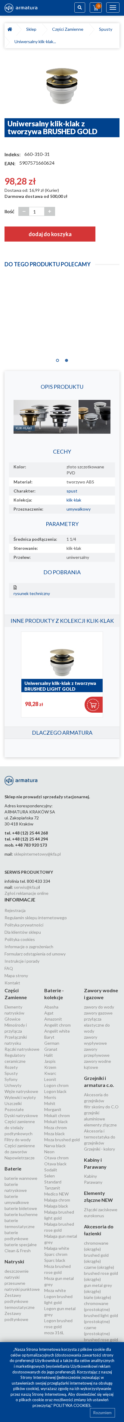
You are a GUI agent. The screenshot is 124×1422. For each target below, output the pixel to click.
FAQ (9, 968)
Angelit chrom (57, 1025)
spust (72, 490)
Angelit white (57, 1031)
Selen (49, 1175)
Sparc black (54, 1260)
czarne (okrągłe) (99, 1267)
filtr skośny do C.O (101, 1106)
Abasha (51, 1006)
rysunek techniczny (32, 593)
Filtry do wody (18, 1139)
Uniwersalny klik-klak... (35, 41)
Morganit (52, 1109)
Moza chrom (55, 1127)
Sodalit (50, 1169)
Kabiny (90, 1176)
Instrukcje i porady (22, 961)
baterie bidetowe (21, 1208)
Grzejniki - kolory (99, 1148)
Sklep (32, 29)
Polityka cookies (20, 939)
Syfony (11, 1079)
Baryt (49, 1037)
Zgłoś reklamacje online (26, 893)
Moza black (54, 1133)
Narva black (55, 1145)
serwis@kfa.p (26, 887)
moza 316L (54, 1332)
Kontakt (12, 982)
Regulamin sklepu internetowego (36, 917)
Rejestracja (15, 910)
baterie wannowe (21, 1178)
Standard (52, 1181)
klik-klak (74, 499)
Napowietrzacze (20, 1157)
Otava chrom (56, 1157)
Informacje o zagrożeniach (29, 946)
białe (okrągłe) (97, 1297)
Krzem (50, 1067)
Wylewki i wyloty (20, 1097)
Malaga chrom (57, 1199)
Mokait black (56, 1121)
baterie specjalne (21, 1244)
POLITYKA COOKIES (72, 1405)
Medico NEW (56, 1193)
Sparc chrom (55, 1254)
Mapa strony (16, 975)
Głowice (12, 1018)
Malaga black (56, 1205)
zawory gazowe (98, 1012)
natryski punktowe (22, 1289)
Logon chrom (56, 1085)
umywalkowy (79, 508)
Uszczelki (13, 1103)
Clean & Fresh (18, 1250)
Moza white (55, 1290)
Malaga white (56, 1248)
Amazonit (53, 1018)
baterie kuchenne (21, 1214)
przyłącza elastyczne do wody (97, 1025)
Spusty (106, 29)
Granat (50, 1049)
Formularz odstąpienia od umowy (35, 953)
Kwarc (50, 1073)
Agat (49, 1012)
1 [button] (57, 359)
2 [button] (67, 359)
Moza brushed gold (62, 1139)
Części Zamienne (68, 29)
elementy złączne (100, 1124)
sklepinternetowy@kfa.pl (37, 854)
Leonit (50, 1079)
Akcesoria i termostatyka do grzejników (99, 1136)
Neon (49, 1151)
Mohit (49, 1103)
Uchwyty (13, 1085)
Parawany (93, 1182)
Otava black (55, 1163)
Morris (50, 1097)
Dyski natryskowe (21, 1115)
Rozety (11, 1067)
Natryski (14, 1261)
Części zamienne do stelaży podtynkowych (20, 1127)
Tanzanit (52, 1187)
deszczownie (17, 1271)
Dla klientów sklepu (23, 932)
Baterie (13, 1168)
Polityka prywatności (24, 924)
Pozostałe (14, 1109)
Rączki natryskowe (22, 1049)
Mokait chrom (57, 1115)
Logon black (55, 1091)
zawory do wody (99, 1006)
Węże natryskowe (21, 1091)
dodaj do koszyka (50, 234)
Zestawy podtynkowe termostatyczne (20, 1301)
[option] (62, 86)
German (51, 1043)
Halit (48, 1055)
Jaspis (50, 1061)
